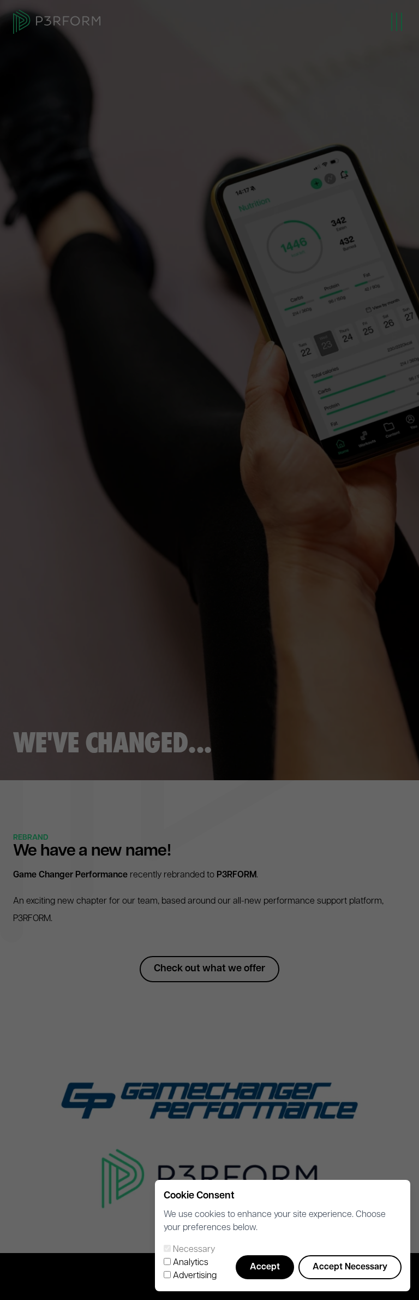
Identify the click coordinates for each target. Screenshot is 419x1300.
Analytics (190, 1263)
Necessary (194, 1249)
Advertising (195, 1276)
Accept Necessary (350, 1267)
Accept (265, 1267)
